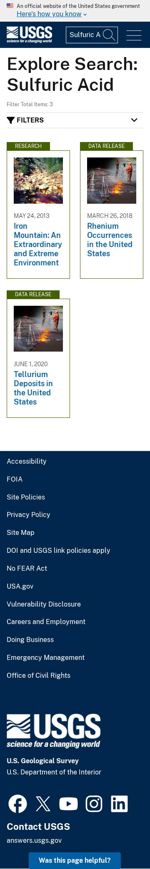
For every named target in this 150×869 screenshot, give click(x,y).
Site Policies (26, 497)
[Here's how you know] (75, 11)
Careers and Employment (46, 622)
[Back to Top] (119, 838)
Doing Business (30, 640)
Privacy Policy (28, 515)
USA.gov (20, 586)
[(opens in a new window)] (18, 803)
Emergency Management (46, 658)
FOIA (14, 479)
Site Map (21, 533)
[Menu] (134, 35)
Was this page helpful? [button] (75, 860)
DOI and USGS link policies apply (58, 550)
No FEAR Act (27, 568)
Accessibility (27, 461)
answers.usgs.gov (34, 840)
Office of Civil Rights (38, 675)
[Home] (29, 41)
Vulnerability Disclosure (44, 604)
